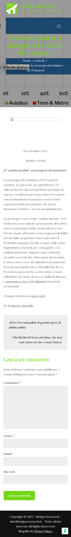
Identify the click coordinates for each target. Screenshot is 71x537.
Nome (9, 436)
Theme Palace (43, 531)
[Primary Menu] (59, 26)
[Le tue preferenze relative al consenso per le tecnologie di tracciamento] (65, 531)
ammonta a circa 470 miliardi (25, 281)
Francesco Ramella (20, 305)
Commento (12, 382)
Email (8, 454)
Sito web (9, 471)
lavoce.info (38, 296)
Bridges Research (38, 6)
